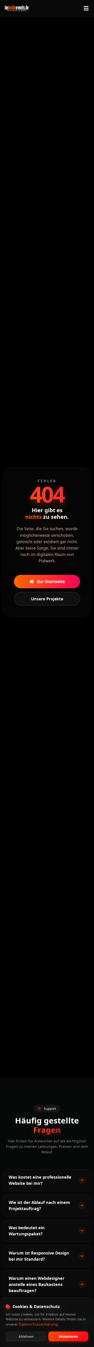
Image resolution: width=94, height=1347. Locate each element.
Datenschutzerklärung (38, 1324)
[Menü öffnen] (86, 8)
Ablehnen (26, 1336)
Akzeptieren (68, 1336)
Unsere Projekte (47, 599)
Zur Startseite (50, 581)
